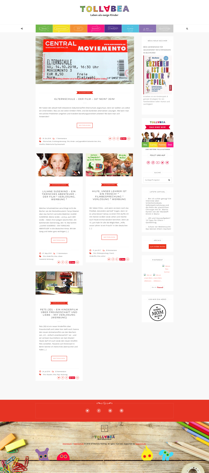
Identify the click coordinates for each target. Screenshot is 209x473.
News (44, 29)
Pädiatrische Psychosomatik (55, 144)
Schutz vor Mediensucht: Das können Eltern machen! (158, 228)
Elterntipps (61, 29)
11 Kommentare (61, 253)
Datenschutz (165, 29)
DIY (78, 29)
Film (68, 141)
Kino (99, 141)
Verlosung (49, 259)
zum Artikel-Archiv (157, 246)
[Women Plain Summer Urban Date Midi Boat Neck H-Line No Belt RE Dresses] (166, 269)
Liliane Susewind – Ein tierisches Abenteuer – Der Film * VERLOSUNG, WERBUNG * (59, 195)
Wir (147, 29)
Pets (58, 374)
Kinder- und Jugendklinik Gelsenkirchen (83, 141)
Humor (130, 29)
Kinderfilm (49, 256)
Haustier (49, 374)
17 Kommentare (61, 138)
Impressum (67, 444)
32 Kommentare (60, 371)
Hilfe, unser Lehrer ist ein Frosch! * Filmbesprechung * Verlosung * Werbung (109, 195)
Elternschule (47, 141)
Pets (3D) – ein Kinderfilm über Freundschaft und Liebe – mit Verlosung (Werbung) (59, 313)
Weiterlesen (85, 125)
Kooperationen (59, 185)
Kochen (95, 29)
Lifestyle (113, 29)
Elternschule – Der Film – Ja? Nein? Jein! (84, 99)
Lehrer (103, 256)
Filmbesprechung (102, 253)
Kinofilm (42, 144)
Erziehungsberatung (59, 141)
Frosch (111, 253)
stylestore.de (140, 444)
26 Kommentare (111, 250)
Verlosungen (59, 303)
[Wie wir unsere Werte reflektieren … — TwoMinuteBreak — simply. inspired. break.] (148, 278)
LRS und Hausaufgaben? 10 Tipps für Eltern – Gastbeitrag (158, 220)
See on (154, 287)
